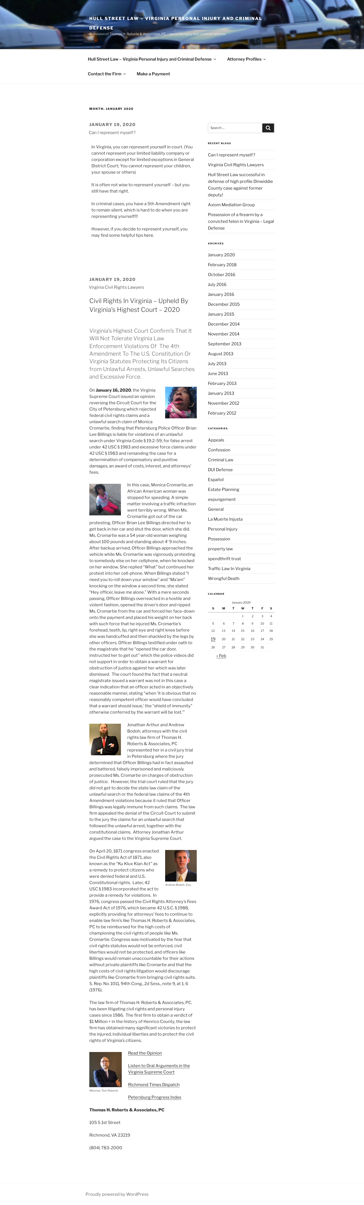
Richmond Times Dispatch (154, 1084)
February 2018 (222, 264)
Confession (219, 449)
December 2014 (224, 324)
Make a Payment (153, 73)
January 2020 (221, 254)
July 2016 (217, 284)
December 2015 (224, 304)
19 (213, 639)
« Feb (221, 655)
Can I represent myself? (112, 132)
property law (220, 548)
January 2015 (221, 314)
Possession (219, 538)
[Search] (268, 128)
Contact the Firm (104, 73)
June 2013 (218, 373)
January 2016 (221, 294)
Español (216, 479)
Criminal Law (220, 459)
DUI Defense (220, 469)
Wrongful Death (224, 578)
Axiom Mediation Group (231, 204)
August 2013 (220, 353)
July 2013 (217, 363)
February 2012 (222, 413)
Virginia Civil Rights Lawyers (116, 287)
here (148, 235)
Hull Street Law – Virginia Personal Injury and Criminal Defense (150, 59)
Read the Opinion (145, 1053)
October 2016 (221, 274)
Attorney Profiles (244, 59)
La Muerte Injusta (225, 519)
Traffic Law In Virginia (229, 568)
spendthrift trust (224, 558)
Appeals (216, 440)
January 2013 (221, 393)
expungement (222, 499)
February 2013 (222, 383)
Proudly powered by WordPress (117, 1194)
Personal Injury (223, 529)
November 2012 (223, 403)
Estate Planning (223, 489)
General (216, 509)
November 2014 (224, 333)
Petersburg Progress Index (154, 1097)
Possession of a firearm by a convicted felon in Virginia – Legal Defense (241, 221)
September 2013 (224, 343)
